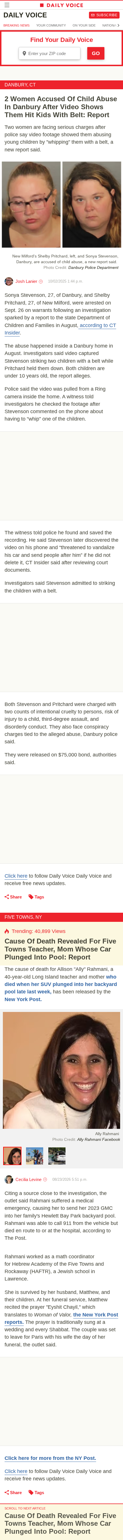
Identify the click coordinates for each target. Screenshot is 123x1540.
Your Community (51, 25)
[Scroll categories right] (118, 25)
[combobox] (49, 53)
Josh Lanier (26, 281)
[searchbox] (53, 53)
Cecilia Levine (28, 1179)
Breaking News (16, 25)
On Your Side (84, 25)
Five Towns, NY (23, 917)
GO (96, 53)
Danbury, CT (20, 84)
